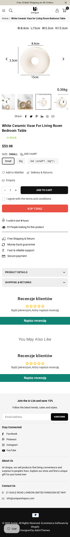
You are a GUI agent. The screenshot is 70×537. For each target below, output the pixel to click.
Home (5, 18)
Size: (19, 154)
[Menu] (3, 10)
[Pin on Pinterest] (36, 116)
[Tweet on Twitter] (31, 116)
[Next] (63, 59)
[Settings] (57, 10)
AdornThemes (42, 530)
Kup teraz (35, 208)
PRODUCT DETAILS (16, 272)
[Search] (10, 10)
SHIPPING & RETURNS (18, 282)
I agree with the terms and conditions (28, 198)
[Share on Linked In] (42, 116)
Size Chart (30, 154)
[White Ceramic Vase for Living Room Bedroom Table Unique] (25, 102)
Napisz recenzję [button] (35, 321)
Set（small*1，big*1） (43, 161)
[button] (64, 10)
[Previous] (7, 59)
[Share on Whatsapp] (47, 116)
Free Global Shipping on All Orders (35, 2)
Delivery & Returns (41, 172)
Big (21, 161)
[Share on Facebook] (25, 116)
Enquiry (10, 180)
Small (8, 161)
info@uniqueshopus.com (20, 498)
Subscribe (59, 417)
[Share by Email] (53, 116)
